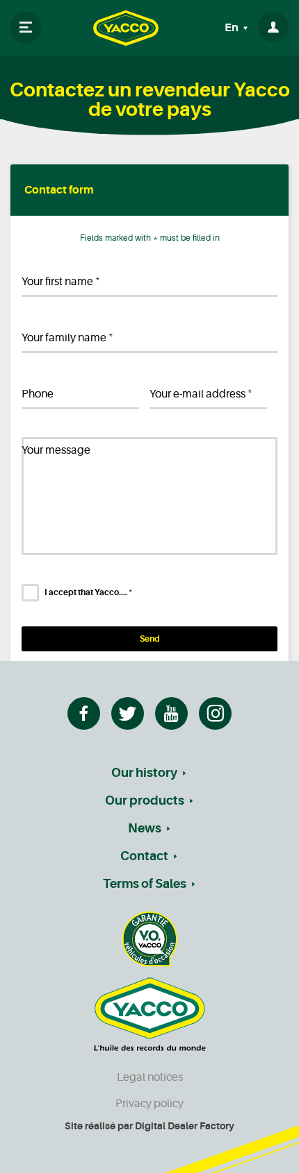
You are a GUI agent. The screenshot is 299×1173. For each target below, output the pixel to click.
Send (150, 639)
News (144, 828)
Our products (144, 800)
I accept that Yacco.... (88, 592)
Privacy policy (149, 1103)
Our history (144, 773)
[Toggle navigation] (25, 28)
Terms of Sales (144, 884)
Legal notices (150, 1077)
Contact (144, 856)
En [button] (233, 28)
